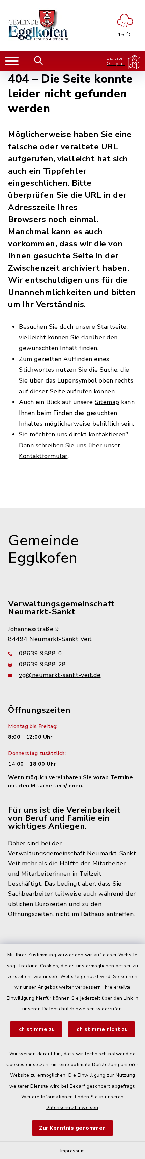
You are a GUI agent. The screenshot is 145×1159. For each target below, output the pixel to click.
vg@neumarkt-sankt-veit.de (60, 675)
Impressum (72, 1151)
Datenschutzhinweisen (68, 1009)
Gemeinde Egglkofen (43, 549)
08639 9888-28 (42, 664)
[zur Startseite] (38, 25)
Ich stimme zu (36, 1029)
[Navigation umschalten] (12, 61)
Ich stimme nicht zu (101, 1029)
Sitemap (107, 402)
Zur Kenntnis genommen (72, 1128)
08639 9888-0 (40, 653)
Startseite (112, 327)
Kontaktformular (43, 456)
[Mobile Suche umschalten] (38, 61)
